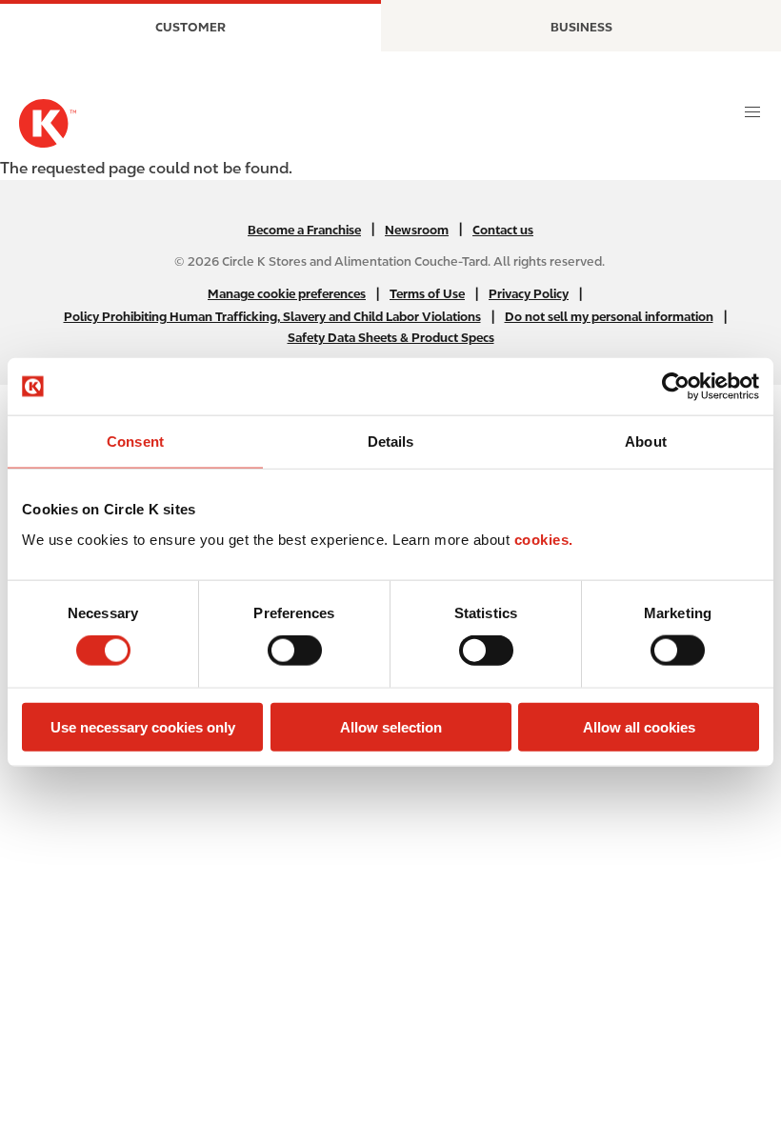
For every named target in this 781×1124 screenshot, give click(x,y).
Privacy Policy (529, 294)
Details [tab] (391, 441)
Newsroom (417, 230)
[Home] (47, 123)
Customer (190, 27)
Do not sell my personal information (609, 317)
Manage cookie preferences (287, 294)
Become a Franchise (304, 230)
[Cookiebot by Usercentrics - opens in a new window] (675, 386)
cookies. (543, 539)
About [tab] (646, 441)
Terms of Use (427, 294)
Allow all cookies (639, 726)
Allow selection (391, 726)
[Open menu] (752, 112)
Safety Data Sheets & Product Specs (391, 338)
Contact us (502, 230)
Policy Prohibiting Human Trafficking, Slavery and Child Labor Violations (272, 317)
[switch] (295, 650)
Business (581, 27)
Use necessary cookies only (142, 726)
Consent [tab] (135, 441)
